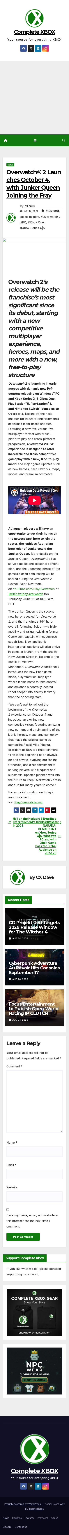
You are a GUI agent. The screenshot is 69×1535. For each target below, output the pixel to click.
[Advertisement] (34, 97)
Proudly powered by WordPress (23, 1503)
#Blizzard (52, 211)
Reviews (17, 1517)
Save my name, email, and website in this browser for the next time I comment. (32, 1220)
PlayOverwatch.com (28, 802)
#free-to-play (29, 217)
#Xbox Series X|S (32, 228)
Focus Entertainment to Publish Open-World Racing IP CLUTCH (34, 1009)
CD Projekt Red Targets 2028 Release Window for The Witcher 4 (34, 927)
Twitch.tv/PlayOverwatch (25, 594)
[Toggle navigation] (35, 140)
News (10, 165)
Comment (14, 1066)
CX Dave (29, 206)
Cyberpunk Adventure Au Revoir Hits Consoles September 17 (34, 968)
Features (30, 1517)
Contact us (21, 1526)
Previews (43, 1517)
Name (11, 1142)
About (54, 1517)
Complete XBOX (34, 32)
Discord (7, 1526)
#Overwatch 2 (51, 217)
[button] (63, 140)
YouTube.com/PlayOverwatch (34, 589)
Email (11, 1165)
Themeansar (36, 1508)
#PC (23, 222)
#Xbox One (36, 222)
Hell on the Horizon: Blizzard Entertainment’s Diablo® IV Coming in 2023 (24, 822)
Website (11, 1187)
